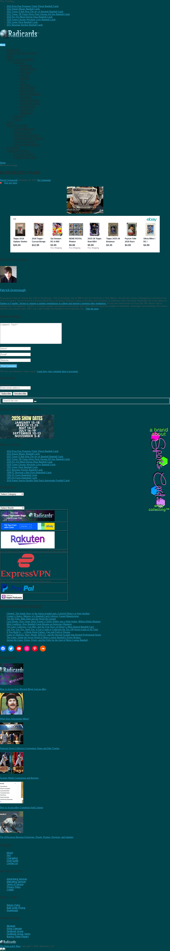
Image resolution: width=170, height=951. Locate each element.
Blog (20, 58)
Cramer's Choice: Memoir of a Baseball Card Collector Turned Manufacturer (43, 616)
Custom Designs (24, 141)
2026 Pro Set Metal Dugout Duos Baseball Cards (29, 17)
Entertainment (31, 94)
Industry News (30, 103)
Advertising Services (17, 879)
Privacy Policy (14, 887)
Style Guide (12, 860)
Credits (10, 889)
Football (26, 72)
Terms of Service (15, 884)
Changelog (12, 858)
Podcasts (19, 116)
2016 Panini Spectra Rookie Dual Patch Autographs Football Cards (38, 480)
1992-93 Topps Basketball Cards (22, 475)
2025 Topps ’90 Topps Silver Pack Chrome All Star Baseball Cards (38, 14)
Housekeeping (29, 100)
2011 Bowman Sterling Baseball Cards (25, 25)
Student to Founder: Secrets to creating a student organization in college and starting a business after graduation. (53, 303)
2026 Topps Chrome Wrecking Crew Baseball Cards (31, 19)
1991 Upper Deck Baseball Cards (22, 22)
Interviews (27, 107)
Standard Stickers (26, 135)
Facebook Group (15, 931)
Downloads (12, 910)
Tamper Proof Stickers (28, 138)
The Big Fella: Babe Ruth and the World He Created (31, 619)
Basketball (27, 69)
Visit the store (92, 308)
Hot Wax (26, 97)
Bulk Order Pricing (16, 907)
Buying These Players (18, 936)
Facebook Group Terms (18, 934)
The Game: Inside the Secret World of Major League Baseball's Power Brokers (44, 637)
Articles (19, 62)
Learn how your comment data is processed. (57, 371)
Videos (17, 119)
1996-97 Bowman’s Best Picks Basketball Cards (29, 472)
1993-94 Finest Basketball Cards (22, 478)
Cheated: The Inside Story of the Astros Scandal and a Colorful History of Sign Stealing (48, 613)
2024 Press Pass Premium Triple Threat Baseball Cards (32, 6)
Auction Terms (23, 154)
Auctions (18, 149)
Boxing (24, 78)
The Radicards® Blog (10, 946)
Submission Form (24, 157)
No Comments (44, 180)
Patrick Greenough (9, 180)
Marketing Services (16, 881)
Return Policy (13, 905)
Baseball (26, 66)
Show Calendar (14, 928)
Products (26, 110)
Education (27, 91)
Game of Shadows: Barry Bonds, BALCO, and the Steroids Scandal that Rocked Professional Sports (54, 635)
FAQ (9, 855)
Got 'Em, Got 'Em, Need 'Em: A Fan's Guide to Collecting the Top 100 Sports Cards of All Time (52, 629)
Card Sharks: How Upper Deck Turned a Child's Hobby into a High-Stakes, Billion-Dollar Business (53, 621)
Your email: (5, 384)
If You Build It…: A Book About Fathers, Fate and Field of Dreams (38, 632)
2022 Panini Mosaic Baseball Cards (23, 9)
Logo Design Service (26, 144)
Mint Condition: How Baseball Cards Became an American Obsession (39, 624)
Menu (2, 45)
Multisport (28, 88)
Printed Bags (22, 132)
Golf (23, 81)
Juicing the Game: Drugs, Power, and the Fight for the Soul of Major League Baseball (47, 640)
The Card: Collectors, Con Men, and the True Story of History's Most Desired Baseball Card (50, 627)
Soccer (24, 84)
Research (26, 113)
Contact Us (12, 863)
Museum (11, 926)
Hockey (25, 75)
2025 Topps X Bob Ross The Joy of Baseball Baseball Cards (35, 11)
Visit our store (10, 183)
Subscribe (22, 52)
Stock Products (24, 129)
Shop (17, 124)
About (10, 852)
